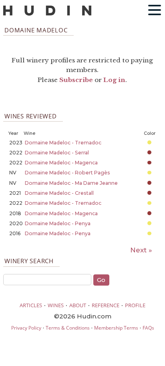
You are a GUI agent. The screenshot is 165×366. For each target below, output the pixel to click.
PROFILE (135, 305)
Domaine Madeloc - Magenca (61, 163)
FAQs (148, 327)
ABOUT (77, 305)
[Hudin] (47, 14)
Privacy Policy (26, 327)
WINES (56, 305)
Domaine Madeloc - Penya (58, 223)
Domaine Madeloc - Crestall (59, 193)
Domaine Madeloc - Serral (57, 153)
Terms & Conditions (68, 327)
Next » (141, 250)
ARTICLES (31, 305)
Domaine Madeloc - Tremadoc (63, 143)
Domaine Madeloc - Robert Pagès (67, 173)
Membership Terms (116, 327)
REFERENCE (105, 305)
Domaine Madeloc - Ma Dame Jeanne (71, 183)
